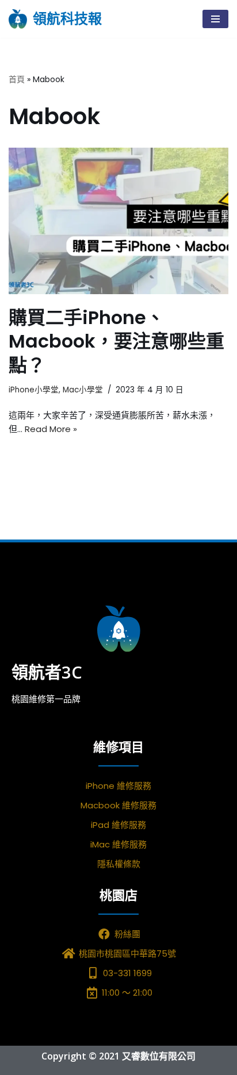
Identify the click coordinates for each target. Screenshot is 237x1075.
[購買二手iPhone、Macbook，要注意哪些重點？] (118, 221)
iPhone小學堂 (34, 389)
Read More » (51, 429)
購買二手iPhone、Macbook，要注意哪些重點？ (116, 341)
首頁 (17, 79)
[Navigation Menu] (215, 19)
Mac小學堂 (83, 389)
